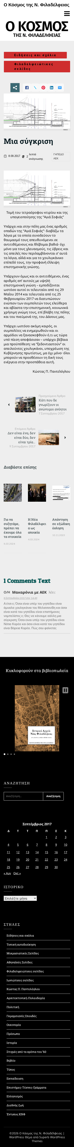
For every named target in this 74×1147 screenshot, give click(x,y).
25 (8, 867)
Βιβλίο (11, 1060)
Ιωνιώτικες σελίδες (20, 980)
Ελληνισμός (15, 1096)
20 (27, 859)
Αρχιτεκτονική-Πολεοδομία (26, 998)
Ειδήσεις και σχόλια (35, 55)
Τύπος (11, 1069)
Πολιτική (13, 1007)
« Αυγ (7, 873)
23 (56, 859)
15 (46, 852)
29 (46, 867)
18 (8, 859)
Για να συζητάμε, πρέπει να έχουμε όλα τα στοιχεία (12, 528)
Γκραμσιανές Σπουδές (22, 1016)
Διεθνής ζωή (15, 1105)
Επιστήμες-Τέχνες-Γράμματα (26, 1087)
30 (56, 867)
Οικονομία (14, 1025)
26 (18, 867)
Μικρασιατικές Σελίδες (23, 953)
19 (18, 859)
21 (37, 859)
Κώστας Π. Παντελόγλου (23, 989)
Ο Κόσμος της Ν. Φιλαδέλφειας (36, 4)
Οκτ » (17, 873)
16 (56, 852)
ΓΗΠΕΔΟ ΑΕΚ (58, 156)
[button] (65, 690)
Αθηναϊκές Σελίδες (19, 962)
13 (27, 852)
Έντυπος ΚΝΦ (16, 1114)
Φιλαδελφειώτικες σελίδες (33, 66)
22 (46, 859)
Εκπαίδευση (15, 1078)
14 (37, 852)
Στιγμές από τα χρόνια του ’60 (26, 1052)
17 (65, 852)
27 (27, 867)
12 (18, 852)
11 (8, 852)
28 (37, 867)
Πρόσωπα (13, 1034)
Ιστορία (12, 1043)
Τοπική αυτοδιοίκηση (21, 944)
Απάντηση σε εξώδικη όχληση (61, 523)
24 (65, 859)
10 (65, 845)
